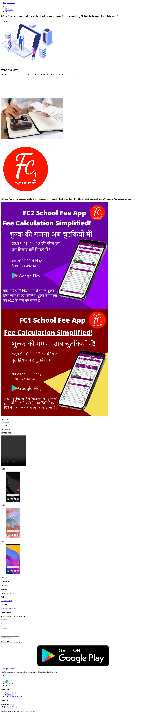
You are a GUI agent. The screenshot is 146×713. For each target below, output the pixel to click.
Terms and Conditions (12, 693)
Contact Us (8, 685)
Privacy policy (9, 695)
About (7, 8)
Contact (7, 11)
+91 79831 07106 (6, 601)
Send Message (6, 638)
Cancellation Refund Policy (13, 696)
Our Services (9, 10)
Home (7, 6)
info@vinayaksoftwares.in (9, 608)
